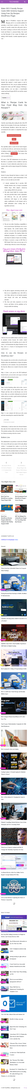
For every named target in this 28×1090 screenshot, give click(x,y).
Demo (14, 139)
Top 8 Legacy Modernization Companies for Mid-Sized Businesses (13, 725)
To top (25, 1087)
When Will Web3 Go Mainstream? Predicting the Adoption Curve (17, 989)
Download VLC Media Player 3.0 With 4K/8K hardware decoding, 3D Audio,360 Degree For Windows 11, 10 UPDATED (14, 1072)
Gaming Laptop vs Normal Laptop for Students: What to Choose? (13, 773)
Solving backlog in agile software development (18, 958)
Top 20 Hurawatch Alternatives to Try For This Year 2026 (18, 942)
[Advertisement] (14, 44)
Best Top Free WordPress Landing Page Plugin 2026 (6, 498)
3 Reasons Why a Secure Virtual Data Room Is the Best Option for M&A (18, 1045)
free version (14, 153)
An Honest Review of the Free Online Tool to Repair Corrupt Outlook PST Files (12, 873)
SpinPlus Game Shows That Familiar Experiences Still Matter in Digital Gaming (13, 645)
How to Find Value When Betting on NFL (18, 973)
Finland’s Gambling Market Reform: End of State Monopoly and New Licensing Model (13, 823)
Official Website (14, 143)
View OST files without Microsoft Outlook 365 (12, 1014)
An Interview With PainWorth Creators (17, 1054)
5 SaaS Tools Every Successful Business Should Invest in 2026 (17, 965)
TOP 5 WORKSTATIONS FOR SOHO (18, 950)
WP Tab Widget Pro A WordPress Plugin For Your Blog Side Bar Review (21, 519)
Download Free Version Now (14, 135)
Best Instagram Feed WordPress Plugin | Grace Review (21, 498)
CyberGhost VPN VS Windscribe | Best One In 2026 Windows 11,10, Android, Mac (18, 1036)
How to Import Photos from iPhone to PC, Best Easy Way (13, 718)
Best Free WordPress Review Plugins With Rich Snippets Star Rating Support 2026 (7, 520)
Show (8, 97)
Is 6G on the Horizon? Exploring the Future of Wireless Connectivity (13, 899)
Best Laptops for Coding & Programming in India (14, 669)
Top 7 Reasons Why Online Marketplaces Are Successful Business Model (17, 1062)
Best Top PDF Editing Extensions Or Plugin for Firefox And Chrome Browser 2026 (13, 935)
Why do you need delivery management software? (16, 980)
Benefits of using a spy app (16, 1019)
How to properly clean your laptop (9, 749)
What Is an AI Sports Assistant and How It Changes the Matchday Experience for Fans (12, 848)
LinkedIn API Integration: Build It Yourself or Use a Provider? (14, 620)
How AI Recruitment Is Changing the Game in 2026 (13, 798)
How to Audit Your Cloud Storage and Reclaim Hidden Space (13, 693)
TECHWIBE (14, 2)
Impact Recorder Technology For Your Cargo (18, 1028)
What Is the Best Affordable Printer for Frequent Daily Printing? (13, 569)
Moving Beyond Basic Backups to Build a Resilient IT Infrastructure (14, 595)
